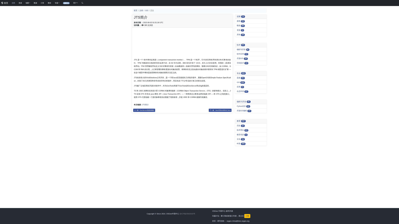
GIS (146, 10)
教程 (49, 3)
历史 (240, 126)
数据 (35, 3)
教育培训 (242, 135)
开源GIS (242, 58)
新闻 (240, 21)
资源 (20, 3)
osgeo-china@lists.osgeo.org (238, 221)
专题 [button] (56, 3)
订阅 (247, 216)
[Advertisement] (182, 43)
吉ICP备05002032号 (187, 214)
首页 (5, 3)
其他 (240, 34)
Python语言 (243, 106)
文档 (13, 3)
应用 (240, 87)
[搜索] (82, 3)
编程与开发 (242, 49)
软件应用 (242, 54)
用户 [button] (75, 3)
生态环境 (242, 91)
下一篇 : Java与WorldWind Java (220, 110)
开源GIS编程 (243, 111)
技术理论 (242, 130)
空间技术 (242, 63)
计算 (42, 3)
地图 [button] (27, 3)
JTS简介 (145, 105)
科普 (241, 143)
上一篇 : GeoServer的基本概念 (144, 110)
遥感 (240, 78)
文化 (240, 139)
